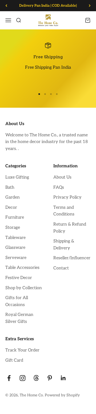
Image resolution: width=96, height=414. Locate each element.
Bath (9, 187)
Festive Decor (18, 277)
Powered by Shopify (62, 395)
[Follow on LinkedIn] (63, 378)
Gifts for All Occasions (16, 301)
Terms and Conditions (63, 211)
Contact (61, 268)
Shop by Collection (23, 288)
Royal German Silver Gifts (19, 318)
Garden (12, 197)
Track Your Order (22, 350)
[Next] (90, 6)
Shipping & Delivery (63, 245)
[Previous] (6, 6)
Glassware (15, 247)
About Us (62, 177)
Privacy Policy (67, 197)
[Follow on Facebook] (9, 378)
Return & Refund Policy (69, 228)
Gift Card (14, 360)
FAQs (58, 187)
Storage (12, 227)
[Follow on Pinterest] (49, 378)
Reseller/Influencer (71, 258)
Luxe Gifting (17, 177)
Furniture (14, 217)
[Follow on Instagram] (22, 378)
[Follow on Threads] (36, 378)
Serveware (15, 257)
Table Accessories (22, 267)
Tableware (15, 237)
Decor (11, 207)
